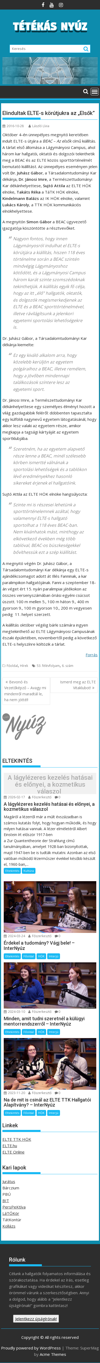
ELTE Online (13, 1152)
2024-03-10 (16, 1011)
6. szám (67, 665)
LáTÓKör (10, 1213)
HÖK (41, 956)
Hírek (24, 665)
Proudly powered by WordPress (31, 1348)
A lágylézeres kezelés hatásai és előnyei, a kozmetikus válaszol (50, 784)
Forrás (92, 654)
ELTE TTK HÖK (16, 1139)
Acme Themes (53, 1354)
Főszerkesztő (41, 797)
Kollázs (8, 1226)
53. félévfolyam (48, 665)
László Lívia (40, 126)
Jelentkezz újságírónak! (36, 1318)
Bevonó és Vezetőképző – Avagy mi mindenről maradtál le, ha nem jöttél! (25, 690)
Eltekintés (12, 871)
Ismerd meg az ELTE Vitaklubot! (78, 684)
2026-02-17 (16, 797)
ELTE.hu (9, 1145)
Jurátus (8, 1181)
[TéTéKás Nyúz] (50, 82)
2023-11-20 (16, 1093)
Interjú (53, 956)
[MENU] (95, 91)
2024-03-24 (16, 936)
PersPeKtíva (14, 1207)
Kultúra (28, 871)
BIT (5, 1200)
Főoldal (12, 665)
